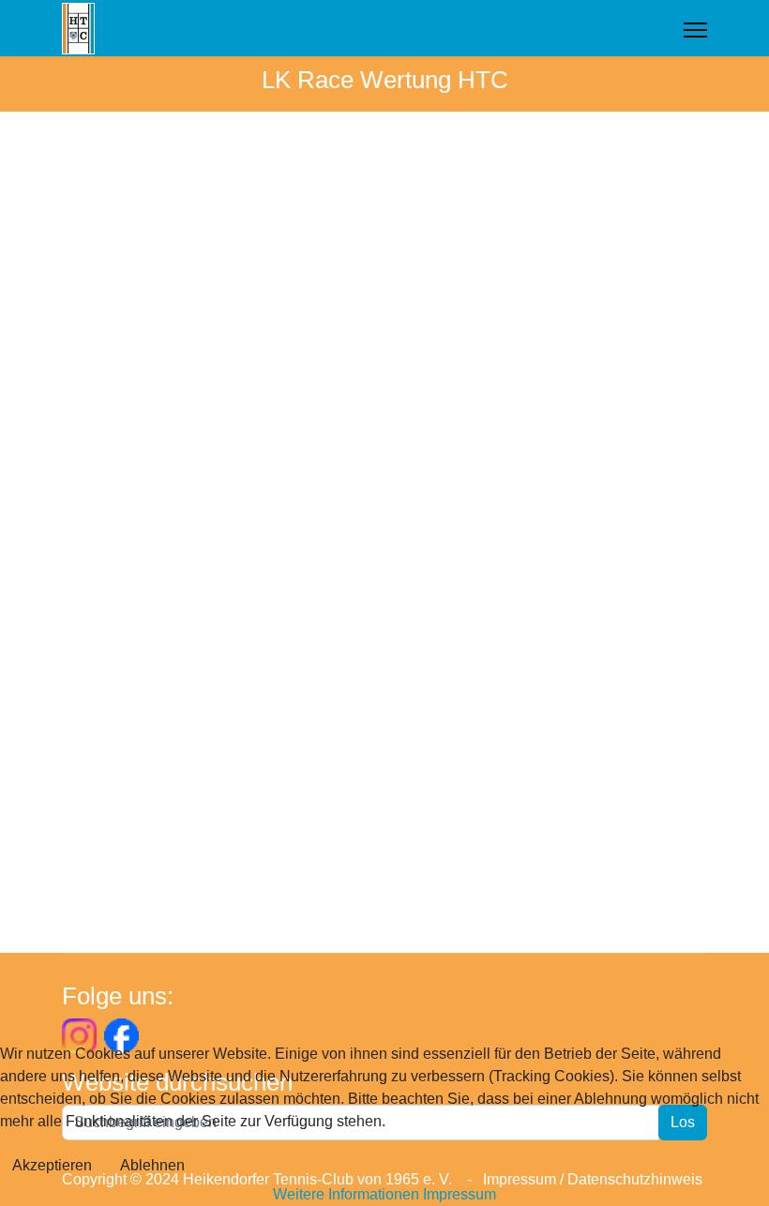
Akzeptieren (52, 1165)
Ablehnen (152, 1165)
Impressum (459, 1194)
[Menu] (695, 30)
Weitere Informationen (346, 1194)
